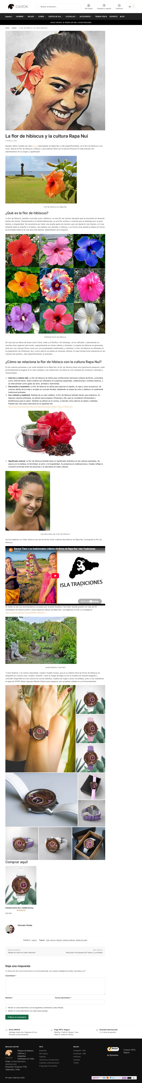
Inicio (7, 28)
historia (59, 940)
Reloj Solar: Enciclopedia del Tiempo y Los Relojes (84, 952)
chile (47, 940)
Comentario (10, 976)
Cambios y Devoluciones (49, 1063)
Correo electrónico (63, 998)
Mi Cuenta (88, 8)
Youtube (76, 1060)
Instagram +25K (79, 1050)
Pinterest (77, 1057)
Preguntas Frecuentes (48, 1066)
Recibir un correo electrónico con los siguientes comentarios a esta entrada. (36, 1008)
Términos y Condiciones (49, 1060)
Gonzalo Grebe (25, 925)
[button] (132, 6)
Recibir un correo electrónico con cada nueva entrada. (28, 1011)
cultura (14, 28)
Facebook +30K (79, 1054)
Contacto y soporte (104, 8)
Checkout (119, 8)
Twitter (76, 1063)
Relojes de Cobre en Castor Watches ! (22, 952)
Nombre (9, 998)
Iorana (34, 146)
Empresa (42, 1050)
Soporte (42, 1057)
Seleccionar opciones (20, 918)
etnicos (52, 940)
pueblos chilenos (69, 940)
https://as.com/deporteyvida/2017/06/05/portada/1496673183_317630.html (40, 406)
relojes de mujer (81, 940)
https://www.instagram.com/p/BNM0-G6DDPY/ (25, 612)
